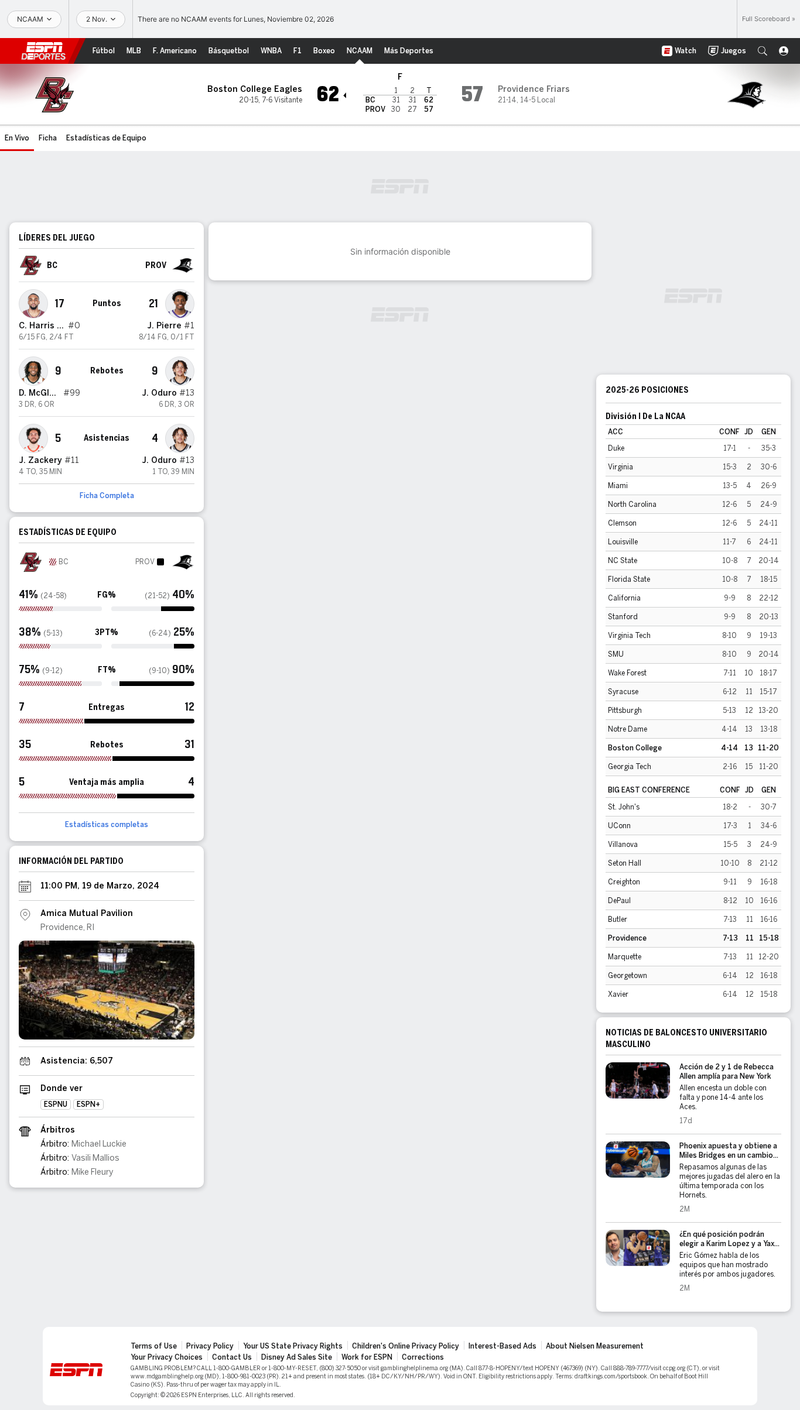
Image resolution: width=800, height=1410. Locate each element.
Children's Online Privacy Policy (405, 1346)
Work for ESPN (366, 1357)
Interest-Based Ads (502, 1346)
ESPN (43, 51)
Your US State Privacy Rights (293, 1346)
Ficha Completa (107, 496)
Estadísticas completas (106, 825)
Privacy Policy (210, 1346)
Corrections (423, 1357)
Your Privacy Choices (167, 1357)
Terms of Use (154, 1346)
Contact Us (232, 1357)
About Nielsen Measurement (595, 1346)
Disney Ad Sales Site (296, 1357)
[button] (762, 51)
